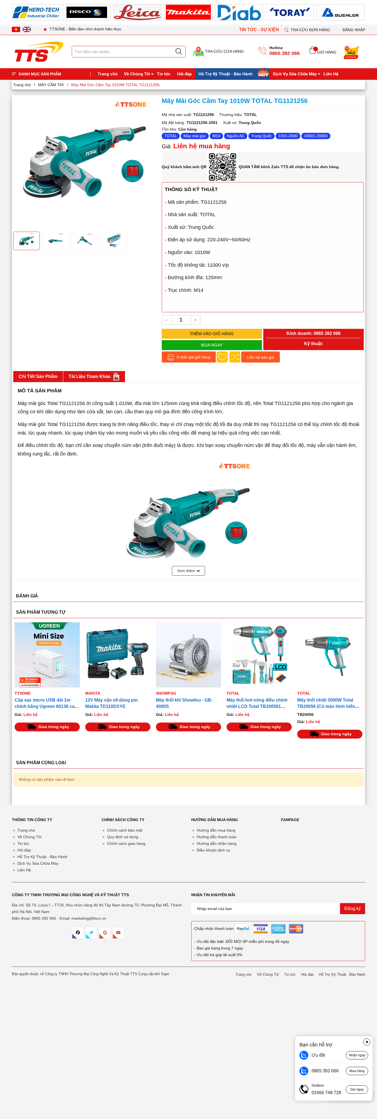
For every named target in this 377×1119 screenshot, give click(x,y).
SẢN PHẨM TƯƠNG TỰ (40, 612)
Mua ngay (212, 345)
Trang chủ (107, 74)
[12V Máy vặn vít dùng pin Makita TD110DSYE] (117, 654)
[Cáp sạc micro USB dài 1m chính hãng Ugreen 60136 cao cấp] (47, 654)
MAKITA (92, 693)
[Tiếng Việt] (16, 29)
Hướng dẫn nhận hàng (217, 843)
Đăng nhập (354, 30)
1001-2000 (288, 136)
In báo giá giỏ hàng (193, 357)
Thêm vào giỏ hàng (212, 333)
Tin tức (164, 74)
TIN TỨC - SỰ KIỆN (259, 29)
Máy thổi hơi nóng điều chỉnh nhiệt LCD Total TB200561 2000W (257, 706)
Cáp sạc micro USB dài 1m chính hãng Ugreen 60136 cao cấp (46, 706)
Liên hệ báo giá (260, 357)
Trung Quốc (261, 136)
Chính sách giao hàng (126, 843)
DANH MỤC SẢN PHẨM (40, 74)
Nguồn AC (236, 136)
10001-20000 (316, 136)
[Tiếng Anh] (27, 29)
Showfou (166, 693)
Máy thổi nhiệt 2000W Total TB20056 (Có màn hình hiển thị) (326, 706)
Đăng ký (352, 908)
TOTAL (170, 136)
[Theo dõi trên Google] (104, 932)
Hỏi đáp (184, 74)
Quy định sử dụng (122, 837)
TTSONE (22, 693)
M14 (216, 136)
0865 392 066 (284, 53)
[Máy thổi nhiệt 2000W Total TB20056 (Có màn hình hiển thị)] (329, 654)
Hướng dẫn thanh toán (217, 837)
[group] (84, 162)
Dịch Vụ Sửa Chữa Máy (295, 74)
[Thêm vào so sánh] (234, 357)
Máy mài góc (195, 136)
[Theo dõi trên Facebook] (77, 932)
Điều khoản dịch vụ (213, 850)
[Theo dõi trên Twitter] (91, 932)
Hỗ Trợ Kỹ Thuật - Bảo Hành (225, 74)
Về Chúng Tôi (137, 74)
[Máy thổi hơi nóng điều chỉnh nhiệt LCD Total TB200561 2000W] (259, 654)
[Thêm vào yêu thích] (222, 357)
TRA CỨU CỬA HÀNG (224, 51)
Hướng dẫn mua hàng (216, 830)
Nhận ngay (357, 1055)
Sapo (165, 974)
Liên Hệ (330, 74)
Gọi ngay (357, 1089)
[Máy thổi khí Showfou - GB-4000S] (188, 654)
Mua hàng (357, 1071)
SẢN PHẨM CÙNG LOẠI (41, 762)
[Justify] (179, 51)
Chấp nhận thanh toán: (214, 928)
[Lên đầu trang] (367, 116)
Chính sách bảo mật (124, 830)
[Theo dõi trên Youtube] (118, 932)
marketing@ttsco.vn (88, 918)
